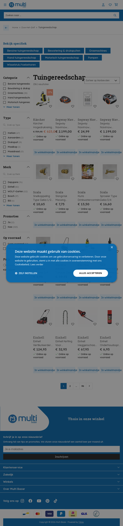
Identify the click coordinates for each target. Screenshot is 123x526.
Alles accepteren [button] (90, 273)
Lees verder (36, 264)
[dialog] (61, 263)
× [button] (112, 247)
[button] (26, 273)
